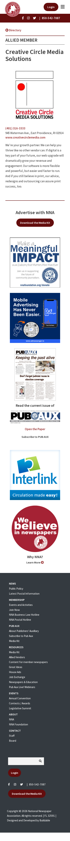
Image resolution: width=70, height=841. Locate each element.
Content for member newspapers (28, 662)
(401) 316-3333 (15, 128)
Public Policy (16, 588)
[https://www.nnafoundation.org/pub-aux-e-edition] (35, 374)
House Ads (15, 672)
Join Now (14, 610)
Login (51, 7)
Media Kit (14, 641)
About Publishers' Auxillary (24, 631)
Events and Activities (21, 605)
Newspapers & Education (23, 682)
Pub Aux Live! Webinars (22, 687)
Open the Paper (35, 429)
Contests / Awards (19, 703)
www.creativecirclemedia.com (25, 137)
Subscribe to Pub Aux (21, 636)
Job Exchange (17, 677)
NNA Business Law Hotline (24, 614)
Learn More (33, 562)
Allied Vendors (17, 657)
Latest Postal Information (24, 593)
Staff (12, 735)
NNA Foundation (18, 724)
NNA (11, 719)
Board (12, 740)
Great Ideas (15, 667)
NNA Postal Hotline (20, 619)
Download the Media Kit (35, 222)
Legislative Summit (20, 708)
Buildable (44, 820)
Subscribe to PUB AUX (35, 437)
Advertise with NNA (35, 212)
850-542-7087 (37, 784)
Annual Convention (20, 698)
